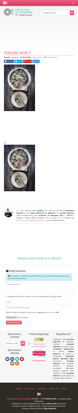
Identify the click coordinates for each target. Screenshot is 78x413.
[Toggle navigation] (73, 3)
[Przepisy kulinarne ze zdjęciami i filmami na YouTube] (12, 363)
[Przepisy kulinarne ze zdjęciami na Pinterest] (22, 359)
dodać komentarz (23, 220)
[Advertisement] (39, 33)
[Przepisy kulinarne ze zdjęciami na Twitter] (17, 359)
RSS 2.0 (60, 218)
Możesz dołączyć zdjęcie (32, 312)
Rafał (18, 210)
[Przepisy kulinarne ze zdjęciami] (5, 3)
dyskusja (38, 57)
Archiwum (18, 388)
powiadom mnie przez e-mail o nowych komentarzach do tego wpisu (34, 296)
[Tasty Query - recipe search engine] (39, 360)
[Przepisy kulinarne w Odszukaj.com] (39, 345)
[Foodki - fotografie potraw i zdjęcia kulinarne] (39, 353)
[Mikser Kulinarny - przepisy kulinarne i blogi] (39, 339)
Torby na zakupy (30, 388)
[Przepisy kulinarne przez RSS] (17, 363)
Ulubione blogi (42, 388)
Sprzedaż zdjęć (54, 388)
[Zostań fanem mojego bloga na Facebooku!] (7, 359)
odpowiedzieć (38, 220)
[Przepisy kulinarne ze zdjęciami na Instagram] (12, 359)
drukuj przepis (51, 57)
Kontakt (64, 388)
